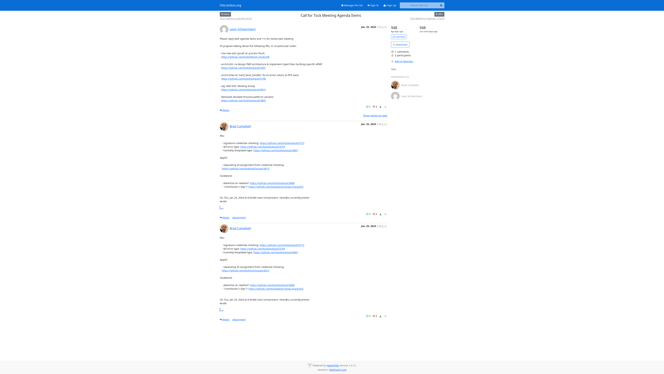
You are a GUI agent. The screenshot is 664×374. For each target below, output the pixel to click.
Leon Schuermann (243, 29)
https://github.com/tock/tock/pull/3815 (243, 89)
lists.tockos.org (230, 5)
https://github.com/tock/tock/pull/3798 (243, 78)
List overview (398, 36)
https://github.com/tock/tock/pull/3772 (282, 143)
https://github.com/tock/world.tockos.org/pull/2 (275, 186)
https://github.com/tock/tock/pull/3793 (262, 146)
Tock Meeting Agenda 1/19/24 (427, 18)
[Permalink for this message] (385, 107)
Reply (225, 110)
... (222, 208)
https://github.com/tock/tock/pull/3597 (243, 67)
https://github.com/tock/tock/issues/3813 (245, 168)
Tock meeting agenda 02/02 (236, 18)
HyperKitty (333, 365)
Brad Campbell (240, 126)
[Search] (441, 5)
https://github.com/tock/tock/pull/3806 (272, 183)
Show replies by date (375, 115)
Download (401, 44)
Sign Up (391, 5)
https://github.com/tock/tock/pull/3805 (243, 100)
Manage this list (353, 5)
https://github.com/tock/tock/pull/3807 (275, 150)
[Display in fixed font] (380, 107)
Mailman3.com (338, 369)
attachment (239, 217)
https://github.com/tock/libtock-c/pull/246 (245, 57)
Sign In (374, 5)
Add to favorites (404, 61)
